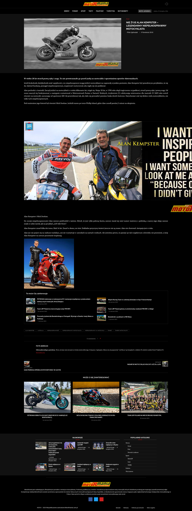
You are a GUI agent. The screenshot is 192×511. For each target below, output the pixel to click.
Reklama (126, 508)
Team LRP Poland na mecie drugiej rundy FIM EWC (53, 309)
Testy (91, 11)
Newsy (66, 11)
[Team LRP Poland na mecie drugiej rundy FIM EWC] (30, 310)
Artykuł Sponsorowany (52, 458)
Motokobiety (123, 11)
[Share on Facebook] (102, 338)
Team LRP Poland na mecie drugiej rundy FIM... (144, 415)
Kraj (129, 449)
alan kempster (29, 330)
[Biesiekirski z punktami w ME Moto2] (101, 318)
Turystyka (111, 11)
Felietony (100, 11)
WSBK (130, 465)
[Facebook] (90, 499)
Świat (129, 446)
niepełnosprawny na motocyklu (94, 330)
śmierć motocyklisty (121, 330)
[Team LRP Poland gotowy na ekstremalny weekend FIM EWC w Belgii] (101, 310)
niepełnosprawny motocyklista (72, 330)
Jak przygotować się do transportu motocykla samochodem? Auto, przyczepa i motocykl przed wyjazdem (55, 448)
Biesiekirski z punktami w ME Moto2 (120, 317)
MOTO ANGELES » (145, 11)
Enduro (128, 468)
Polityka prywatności (138, 508)
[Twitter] (96, 499)
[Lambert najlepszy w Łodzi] (69, 467)
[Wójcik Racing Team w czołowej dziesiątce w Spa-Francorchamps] (101, 301)
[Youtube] (102, 499)
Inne (129, 462)
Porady (75, 11)
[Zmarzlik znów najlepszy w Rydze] (98, 445)
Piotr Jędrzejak (132, 32)
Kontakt (118, 508)
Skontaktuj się (40, 353)
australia (41, 330)
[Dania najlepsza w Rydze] (41, 467)
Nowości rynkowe (133, 452)
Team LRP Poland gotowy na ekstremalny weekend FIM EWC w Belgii (131, 309)
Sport (83, 11)
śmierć (110, 330)
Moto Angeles (151, 508)
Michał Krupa (82, 447)
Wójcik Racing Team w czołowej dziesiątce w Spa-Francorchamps (130, 299)
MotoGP (130, 459)
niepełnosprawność (53, 330)
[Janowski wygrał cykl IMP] (69, 445)
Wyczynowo (129, 471)
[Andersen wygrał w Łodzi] (98, 467)
